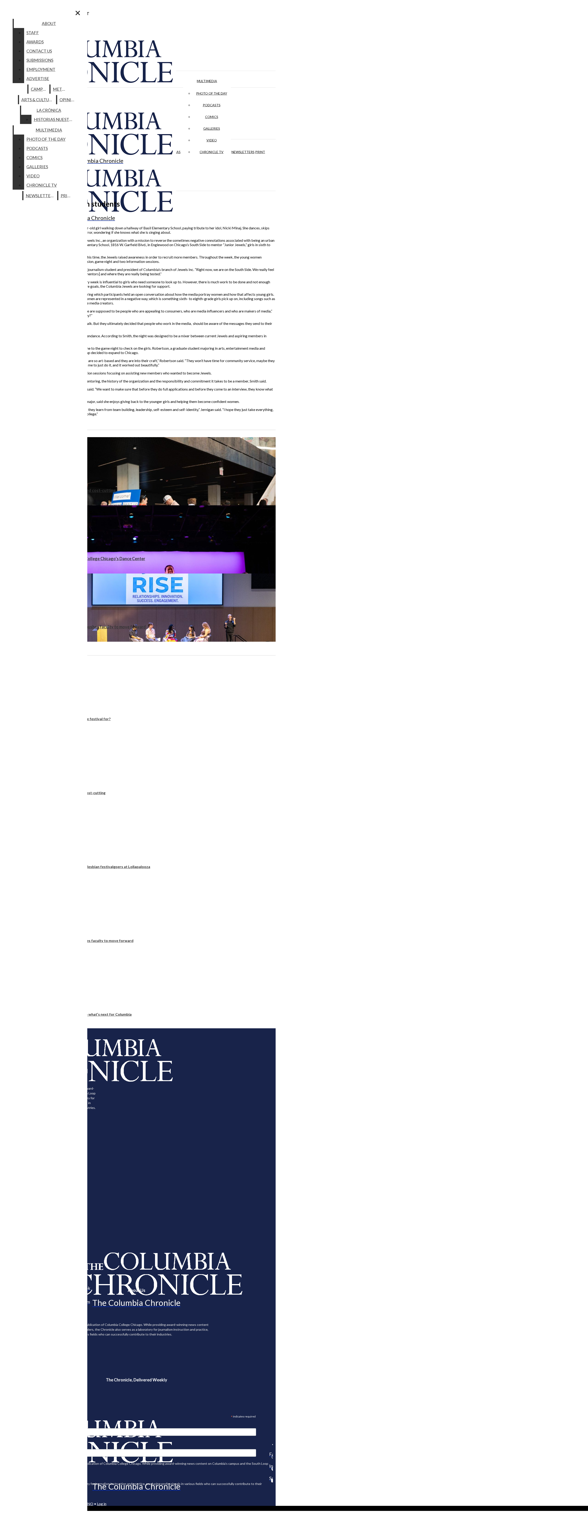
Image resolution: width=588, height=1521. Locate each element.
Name (12, 1446)
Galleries (211, 128)
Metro (60, 89)
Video (211, 140)
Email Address (18, 1425)
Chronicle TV (211, 152)
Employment (40, 69)
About (49, 23)
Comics (211, 117)
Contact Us (39, 50)
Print (260, 152)
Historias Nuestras (55, 119)
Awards (35, 41)
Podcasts (211, 105)
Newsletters (243, 152)
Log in (101, 1503)
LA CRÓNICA (49, 110)
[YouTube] (271, 1480)
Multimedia (207, 81)
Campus (39, 89)
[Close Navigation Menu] (78, 13)
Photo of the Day (211, 93)
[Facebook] (271, 1444)
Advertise (37, 78)
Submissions (39, 60)
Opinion (68, 99)
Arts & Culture (37, 99)
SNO (89, 1503)
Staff (32, 32)
